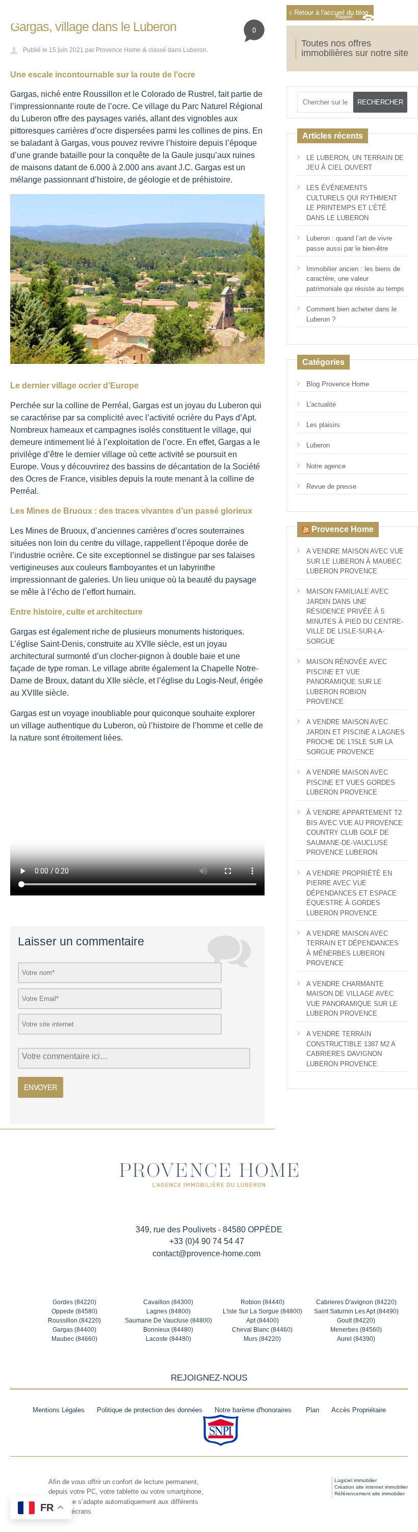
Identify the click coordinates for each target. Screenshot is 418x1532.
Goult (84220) (356, 1320)
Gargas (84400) (74, 1329)
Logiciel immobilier (355, 1480)
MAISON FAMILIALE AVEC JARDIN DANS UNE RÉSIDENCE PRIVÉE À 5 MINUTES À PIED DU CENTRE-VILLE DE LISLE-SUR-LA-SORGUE (354, 616)
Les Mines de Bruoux (48, 530)
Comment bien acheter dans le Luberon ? (351, 314)
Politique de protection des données (149, 1410)
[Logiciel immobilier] (307, 1487)
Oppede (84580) (74, 1311)
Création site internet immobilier (371, 1487)
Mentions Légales (59, 1410)
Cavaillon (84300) (168, 1302)
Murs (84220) (262, 1338)
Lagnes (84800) (168, 1311)
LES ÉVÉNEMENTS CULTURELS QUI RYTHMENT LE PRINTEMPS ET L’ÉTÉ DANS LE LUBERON (351, 203)
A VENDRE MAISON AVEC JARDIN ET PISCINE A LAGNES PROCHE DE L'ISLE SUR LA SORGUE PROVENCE (355, 737)
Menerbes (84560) (356, 1329)
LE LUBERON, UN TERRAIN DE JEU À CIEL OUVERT (355, 163)
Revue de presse (331, 486)
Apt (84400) (262, 1320)
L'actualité (321, 404)
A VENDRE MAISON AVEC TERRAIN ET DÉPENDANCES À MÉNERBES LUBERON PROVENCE (352, 948)
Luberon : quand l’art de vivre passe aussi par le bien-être (349, 243)
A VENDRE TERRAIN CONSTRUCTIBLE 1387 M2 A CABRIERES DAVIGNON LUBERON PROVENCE (351, 1049)
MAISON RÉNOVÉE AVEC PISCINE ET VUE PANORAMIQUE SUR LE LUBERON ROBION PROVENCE (346, 681)
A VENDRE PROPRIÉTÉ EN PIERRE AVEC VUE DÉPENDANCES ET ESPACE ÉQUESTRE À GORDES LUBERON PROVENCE (351, 893)
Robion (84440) (262, 1302)
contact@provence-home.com (206, 1253)
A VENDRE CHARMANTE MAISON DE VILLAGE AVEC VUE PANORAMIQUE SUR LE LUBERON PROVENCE (352, 999)
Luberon (194, 49)
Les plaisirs (323, 425)
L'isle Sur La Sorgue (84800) (262, 1311)
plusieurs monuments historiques (182, 631)
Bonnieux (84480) (168, 1329)
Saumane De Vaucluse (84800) (168, 1320)
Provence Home (118, 49)
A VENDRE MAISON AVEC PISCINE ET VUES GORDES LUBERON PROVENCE (350, 782)
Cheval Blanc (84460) (262, 1329)
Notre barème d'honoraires (254, 1410)
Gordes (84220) (74, 1302)
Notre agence (326, 466)
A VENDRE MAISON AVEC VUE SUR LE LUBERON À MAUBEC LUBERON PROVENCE (355, 561)
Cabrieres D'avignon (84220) (356, 1302)
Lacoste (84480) (168, 1338)
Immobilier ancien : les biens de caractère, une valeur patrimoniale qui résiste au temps (355, 279)
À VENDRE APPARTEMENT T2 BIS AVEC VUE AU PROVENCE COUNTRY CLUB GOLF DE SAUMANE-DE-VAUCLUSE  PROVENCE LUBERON (354, 832)
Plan (312, 1410)
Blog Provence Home (337, 384)
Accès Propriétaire (358, 1410)
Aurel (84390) (356, 1338)
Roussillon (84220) (74, 1320)
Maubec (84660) (74, 1338)
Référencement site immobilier (369, 1493)
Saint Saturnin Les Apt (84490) (356, 1311)
